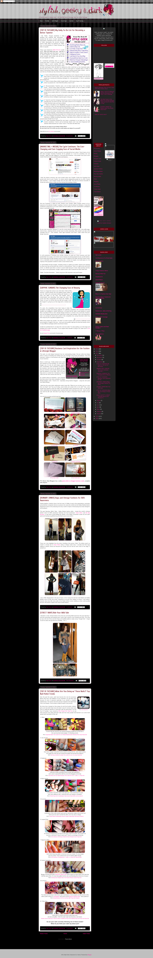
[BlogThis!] (80, 136)
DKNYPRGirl (99, 280)
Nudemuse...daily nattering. (103, 311)
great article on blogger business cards (73, 481)
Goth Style (96, 166)
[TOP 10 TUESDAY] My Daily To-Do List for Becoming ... (103, 365)
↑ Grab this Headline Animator (104, 223)
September (100, 362)
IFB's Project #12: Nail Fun (65, 711)
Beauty (95, 153)
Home (41, 21)
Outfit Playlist (55, 21)
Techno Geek (97, 189)
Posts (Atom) (68, 939)
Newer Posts (44, 933)
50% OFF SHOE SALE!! (101, 114)
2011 (97, 353)
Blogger (89, 954)
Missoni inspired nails (74, 896)
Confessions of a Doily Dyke (103, 258)
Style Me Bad (79, 857)
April (98, 407)
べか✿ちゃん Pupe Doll (79, 775)
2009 (97, 418)
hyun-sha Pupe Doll (84, 918)
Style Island (67, 795)
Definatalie (76, 445)
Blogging (96, 156)
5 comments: (69, 277)
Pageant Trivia (47, 333)
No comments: (70, 680)
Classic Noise (52, 816)
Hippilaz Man (61, 877)
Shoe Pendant (70, 836)
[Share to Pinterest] (84, 136)
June (98, 405)
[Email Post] (75, 136)
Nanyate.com (54, 461)
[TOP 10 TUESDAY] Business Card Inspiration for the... (104, 378)
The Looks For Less (58, 734)
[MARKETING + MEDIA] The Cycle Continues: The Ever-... (103, 370)
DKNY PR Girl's (57, 50)
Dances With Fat (100, 273)
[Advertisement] (104, 130)
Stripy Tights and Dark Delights (102, 327)
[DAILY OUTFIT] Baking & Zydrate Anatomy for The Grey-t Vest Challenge (107, 93)
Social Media (97, 184)
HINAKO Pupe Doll (75, 918)
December (99, 355)
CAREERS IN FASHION (110, 160)
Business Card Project (76, 461)
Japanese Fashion (98, 169)
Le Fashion (55, 412)
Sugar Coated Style (70, 816)
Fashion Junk (44, 918)
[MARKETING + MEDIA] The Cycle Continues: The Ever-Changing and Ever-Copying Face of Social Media (62, 147)
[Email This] (78, 136)
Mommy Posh (76, 734)
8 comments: (69, 136)
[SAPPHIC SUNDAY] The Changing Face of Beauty (60, 287)
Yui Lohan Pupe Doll (77, 755)
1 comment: (69, 337)
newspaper (56, 896)
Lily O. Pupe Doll (78, 836)
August (99, 400)
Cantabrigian (61, 795)
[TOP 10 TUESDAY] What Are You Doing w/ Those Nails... (103, 391)
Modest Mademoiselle (68, 734)
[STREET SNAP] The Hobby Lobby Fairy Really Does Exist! (106, 108)
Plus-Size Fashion (98, 174)
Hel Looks (98, 255)
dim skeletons (99, 334)
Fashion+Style (97, 161)
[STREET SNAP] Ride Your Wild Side (54, 612)
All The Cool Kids (64, 898)
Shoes (95, 179)
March (98, 409)
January (99, 413)
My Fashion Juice (76, 477)
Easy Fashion (99, 261)
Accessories (97, 148)
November (99, 357)
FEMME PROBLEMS (101, 314)
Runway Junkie (97, 176)
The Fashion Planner (68, 877)
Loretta (61, 755)
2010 (97, 416)
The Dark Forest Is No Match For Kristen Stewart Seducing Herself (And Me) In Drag (107, 101)
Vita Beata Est (61, 857)
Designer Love (97, 158)
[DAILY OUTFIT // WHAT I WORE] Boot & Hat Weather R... (103, 396)
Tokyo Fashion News (101, 270)
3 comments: (69, 928)
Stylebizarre (99, 277)
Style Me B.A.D (99, 283)
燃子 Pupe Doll (72, 898)
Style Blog (55, 429)
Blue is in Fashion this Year (103, 294)
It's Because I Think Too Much (54, 918)
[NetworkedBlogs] (109, 66)
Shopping (96, 181)
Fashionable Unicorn (60, 816)
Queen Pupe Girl (77, 877)
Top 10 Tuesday (79, 21)
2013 (97, 349)
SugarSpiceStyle (49, 734)
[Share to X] (81, 136)
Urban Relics (79, 512)
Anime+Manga (97, 151)
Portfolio (47, 21)
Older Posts (86, 933)
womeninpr (98, 308)
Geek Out (71, 21)
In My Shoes (51, 775)
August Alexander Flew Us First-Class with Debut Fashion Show (104, 88)
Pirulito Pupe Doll (54, 795)
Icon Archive (51, 131)
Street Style (64, 21)
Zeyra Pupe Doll (84, 709)
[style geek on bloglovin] (98, 77)
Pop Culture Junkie (54, 477)
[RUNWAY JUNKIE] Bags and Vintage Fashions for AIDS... (103, 383)
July (98, 402)
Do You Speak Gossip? (59, 775)
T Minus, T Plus (99, 331)
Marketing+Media (98, 171)
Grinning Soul (54, 877)
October (99, 359)
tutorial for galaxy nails (61, 874)
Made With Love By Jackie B (76, 795)
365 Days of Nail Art (55, 755)
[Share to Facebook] (83, 136)
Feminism (96, 163)
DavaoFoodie (54, 445)
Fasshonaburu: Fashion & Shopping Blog (102, 297)
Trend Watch (97, 191)
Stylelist (77, 898)
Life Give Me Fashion (76, 429)
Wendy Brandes (56, 898)
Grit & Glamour (54, 836)
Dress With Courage (101, 317)
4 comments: (69, 487)
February (99, 411)
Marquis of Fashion (76, 412)
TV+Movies (97, 186)
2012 (97, 351)
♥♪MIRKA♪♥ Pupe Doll (66, 918)
